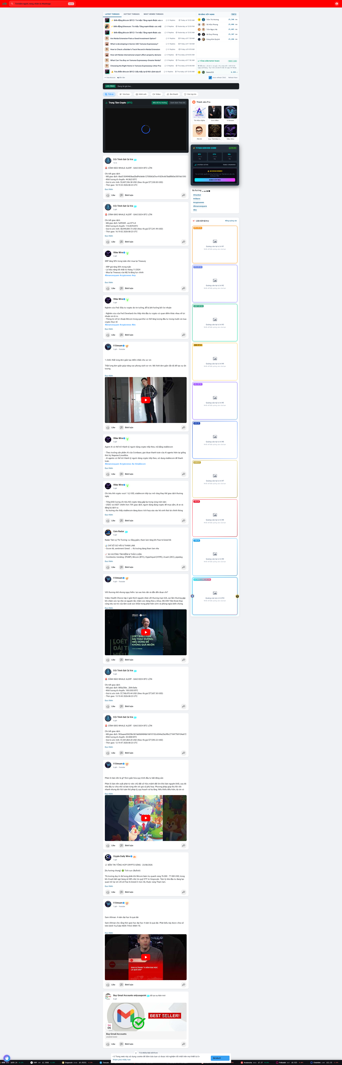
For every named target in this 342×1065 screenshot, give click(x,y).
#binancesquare (112, 275)
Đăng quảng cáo (231, 221)
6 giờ (115, 721)
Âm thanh (173, 94)
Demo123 (210, 72)
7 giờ (115, 860)
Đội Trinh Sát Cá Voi (123, 159)
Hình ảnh (142, 94)
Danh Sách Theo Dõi (177, 103)
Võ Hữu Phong (212, 24)
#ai (133, 464)
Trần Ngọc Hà (211, 29)
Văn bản (126, 94)
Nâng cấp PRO (215, 180)
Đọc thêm (109, 189)
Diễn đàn (122, 77)
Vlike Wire (118, 252)
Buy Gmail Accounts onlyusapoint (129, 995)
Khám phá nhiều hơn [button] (122, 1059)
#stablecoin (140, 464)
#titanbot (197, 195)
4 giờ (115, 535)
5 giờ (115, 674)
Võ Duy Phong (212, 34)
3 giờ (115, 303)
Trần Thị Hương (212, 20)
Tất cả (110, 94)
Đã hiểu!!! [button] (217, 1058)
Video (158, 94)
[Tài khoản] (336, 3)
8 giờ (115, 999)
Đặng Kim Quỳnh (213, 39)
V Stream (118, 346)
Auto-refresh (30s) (219, 77)
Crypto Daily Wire (121, 856)
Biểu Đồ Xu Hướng (160, 103)
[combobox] (42, 4)
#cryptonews (125, 275)
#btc (134, 325)
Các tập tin (191, 94)
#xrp (134, 275)
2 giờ (115, 209)
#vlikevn (196, 199)
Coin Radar (118, 531)
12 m (115, 163)
